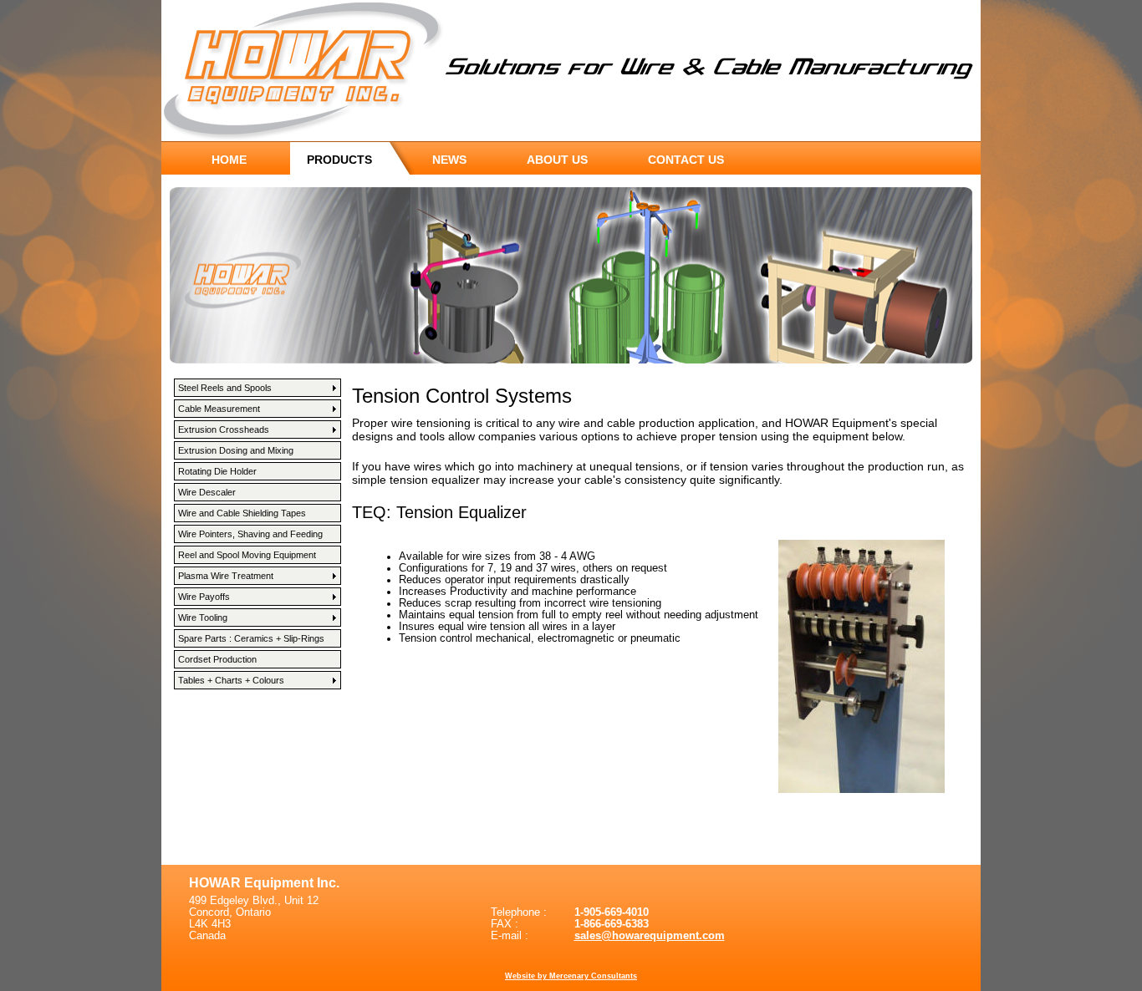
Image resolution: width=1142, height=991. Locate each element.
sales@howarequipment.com (649, 936)
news (449, 159)
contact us (686, 159)
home (229, 159)
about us (557, 159)
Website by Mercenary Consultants (571, 976)
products (339, 159)
